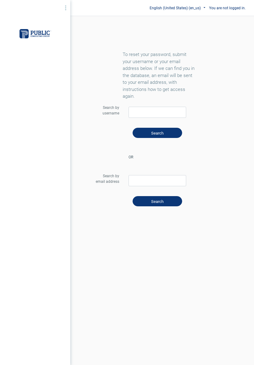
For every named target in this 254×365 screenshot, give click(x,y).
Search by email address (107, 179)
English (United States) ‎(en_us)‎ (176, 8)
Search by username (111, 110)
